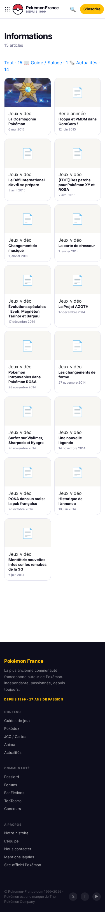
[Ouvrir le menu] (7, 9)
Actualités (13, 752)
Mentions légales (19, 857)
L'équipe (11, 841)
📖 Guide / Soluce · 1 (46, 62)
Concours (12, 808)
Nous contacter (17, 849)
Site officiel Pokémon (22, 865)
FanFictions (14, 792)
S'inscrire (92, 9)
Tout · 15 (13, 62)
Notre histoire (16, 833)
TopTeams (13, 801)
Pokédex (11, 728)
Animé (9, 744)
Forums (10, 785)
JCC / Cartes (15, 736)
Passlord (11, 777)
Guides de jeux (17, 720)
